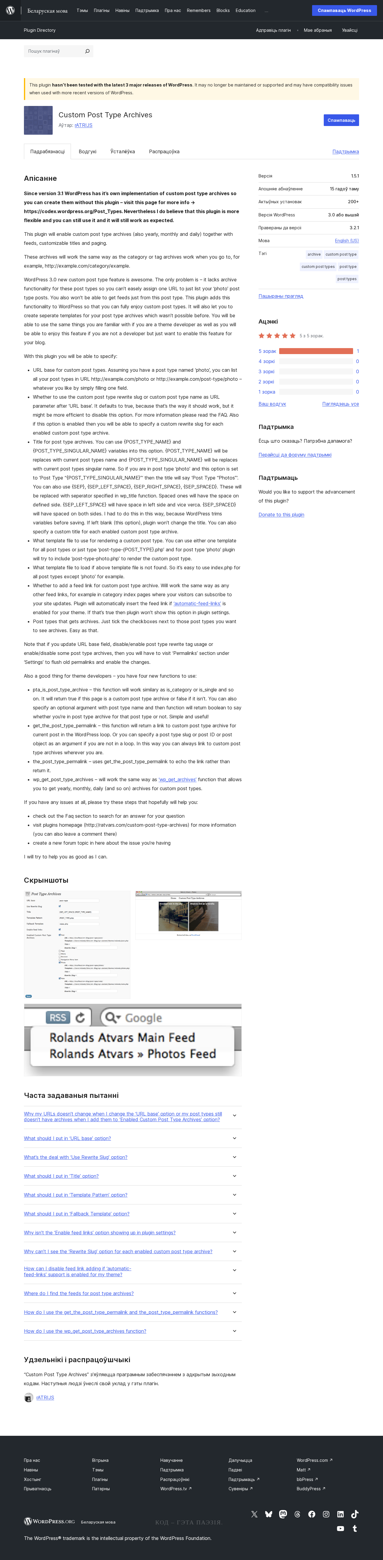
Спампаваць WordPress (344, 10)
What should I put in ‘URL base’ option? (67, 1138)
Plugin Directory (40, 30)
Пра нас (32, 1460)
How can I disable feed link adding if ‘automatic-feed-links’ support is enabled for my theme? (77, 1271)
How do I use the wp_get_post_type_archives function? (85, 1331)
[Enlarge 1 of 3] (122, 899)
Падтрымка (345, 151)
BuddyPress (311, 1488)
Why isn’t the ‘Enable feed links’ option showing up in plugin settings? (100, 1233)
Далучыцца (240, 1460)
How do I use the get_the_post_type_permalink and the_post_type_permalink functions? (121, 1312)
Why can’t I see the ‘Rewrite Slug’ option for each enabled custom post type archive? (118, 1251)
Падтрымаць (244, 1479)
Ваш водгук (272, 404)
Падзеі (235, 1469)
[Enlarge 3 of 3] (234, 1012)
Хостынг (32, 1479)
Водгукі (87, 151)
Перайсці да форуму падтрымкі (295, 455)
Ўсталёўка (122, 151)
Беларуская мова (98, 1522)
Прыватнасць (37, 1488)
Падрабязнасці (47, 151)
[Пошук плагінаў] (87, 51)
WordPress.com (315, 1460)
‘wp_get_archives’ (178, 779)
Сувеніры (241, 1488)
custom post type (341, 254)
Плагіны (100, 1479)
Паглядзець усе (340, 404)
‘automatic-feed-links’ (197, 603)
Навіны (31, 1469)
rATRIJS (83, 125)
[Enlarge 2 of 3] (234, 899)
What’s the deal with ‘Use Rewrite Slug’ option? (75, 1157)
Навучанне (171, 1460)
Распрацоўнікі (174, 1479)
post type (348, 266)
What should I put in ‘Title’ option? (61, 1176)
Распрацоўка (164, 151)
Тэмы (98, 1469)
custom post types (318, 266)
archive (314, 254)
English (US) (347, 240)
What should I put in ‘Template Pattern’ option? (75, 1195)
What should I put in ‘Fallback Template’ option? (77, 1214)
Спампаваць (341, 120)
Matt (304, 1469)
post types (347, 279)
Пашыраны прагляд (281, 296)
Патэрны (101, 1488)
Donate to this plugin (281, 515)
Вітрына (100, 1460)
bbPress (307, 1479)
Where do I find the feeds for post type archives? (79, 1293)
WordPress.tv (176, 1488)
